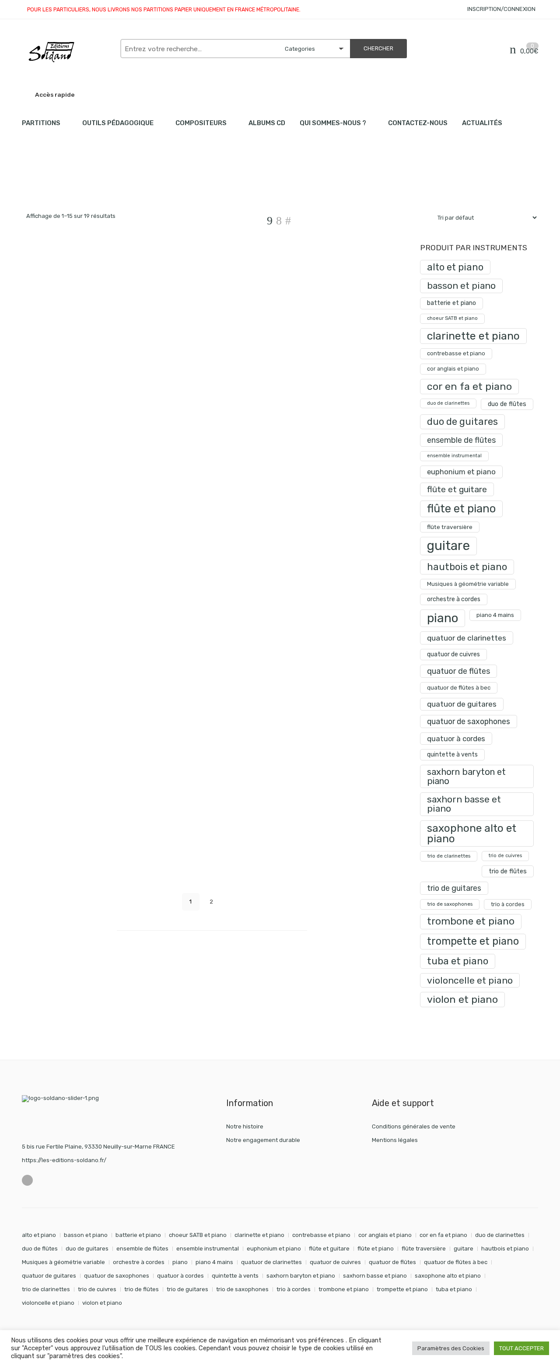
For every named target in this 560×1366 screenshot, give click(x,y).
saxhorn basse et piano (464, 804)
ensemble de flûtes (461, 440)
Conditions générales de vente (413, 1126)
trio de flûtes (508, 871)
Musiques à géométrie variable (468, 584)
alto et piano (455, 267)
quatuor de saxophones (468, 721)
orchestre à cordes (453, 599)
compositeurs (201, 123)
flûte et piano (461, 508)
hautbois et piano (467, 567)
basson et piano (461, 285)
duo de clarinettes (448, 403)
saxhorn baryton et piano (466, 776)
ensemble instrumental (454, 456)
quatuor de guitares (462, 704)
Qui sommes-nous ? (333, 123)
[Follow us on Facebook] (27, 1180)
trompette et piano (473, 941)
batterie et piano (451, 303)
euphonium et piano (461, 471)
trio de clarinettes (448, 856)
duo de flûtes (507, 404)
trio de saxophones (449, 904)
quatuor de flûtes (458, 671)
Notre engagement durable (263, 1140)
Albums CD (266, 123)
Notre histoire (244, 1126)
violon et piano (462, 999)
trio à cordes (508, 904)
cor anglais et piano (453, 368)
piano (442, 618)
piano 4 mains (495, 614)
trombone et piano (470, 921)
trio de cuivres (505, 855)
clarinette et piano (473, 335)
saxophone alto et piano (471, 833)
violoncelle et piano (470, 980)
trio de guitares (454, 888)
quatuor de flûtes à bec (458, 687)
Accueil (32, 184)
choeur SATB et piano (452, 318)
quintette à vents (452, 754)
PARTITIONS (41, 123)
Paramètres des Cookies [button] (450, 1348)
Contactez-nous (418, 123)
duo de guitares (462, 421)
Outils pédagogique (118, 123)
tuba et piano (457, 961)
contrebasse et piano (456, 353)
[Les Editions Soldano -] (67, 52)
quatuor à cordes (456, 738)
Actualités (482, 123)
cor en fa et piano (469, 386)
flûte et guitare (457, 489)
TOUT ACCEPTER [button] (521, 1348)
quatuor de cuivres (453, 654)
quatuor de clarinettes (466, 637)
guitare (448, 545)
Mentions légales (395, 1140)
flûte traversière (449, 526)
